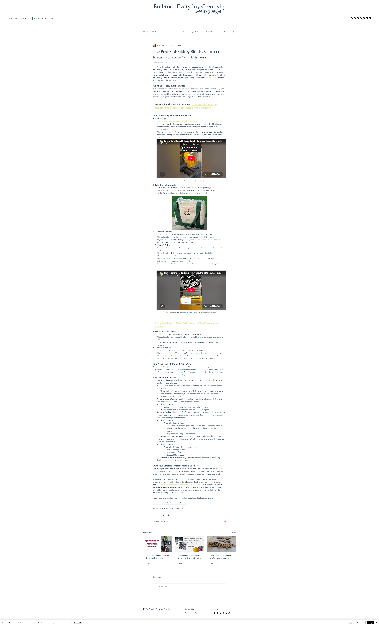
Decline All (360, 623)
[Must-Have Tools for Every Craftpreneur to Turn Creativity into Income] (221, 544)
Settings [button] (351, 623)
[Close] (376, 622)
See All (234, 532)
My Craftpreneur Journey (171, 32)
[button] (233, 32)
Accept (370, 623)
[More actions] (225, 45)
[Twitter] (370, 18)
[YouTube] (361, 18)
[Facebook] (367, 18)
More (225, 32)
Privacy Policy (78, 623)
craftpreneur (158, 503)
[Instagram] (358, 18)
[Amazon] (352, 18)
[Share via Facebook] (154, 515)
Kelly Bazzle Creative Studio (156, 609)
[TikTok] (355, 18)
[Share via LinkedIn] (164, 515)
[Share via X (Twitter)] (159, 515)
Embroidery (169, 503)
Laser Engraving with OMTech (192, 32)
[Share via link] (168, 515)
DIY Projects (156, 32)
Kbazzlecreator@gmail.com (194, 613)
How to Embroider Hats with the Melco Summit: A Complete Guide (157, 556)
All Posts (145, 32)
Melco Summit (180, 503)
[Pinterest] (364, 18)
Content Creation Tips (213, 32)
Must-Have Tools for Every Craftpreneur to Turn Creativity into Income (221, 556)
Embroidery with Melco (178, 508)
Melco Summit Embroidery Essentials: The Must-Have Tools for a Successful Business (189, 556)
